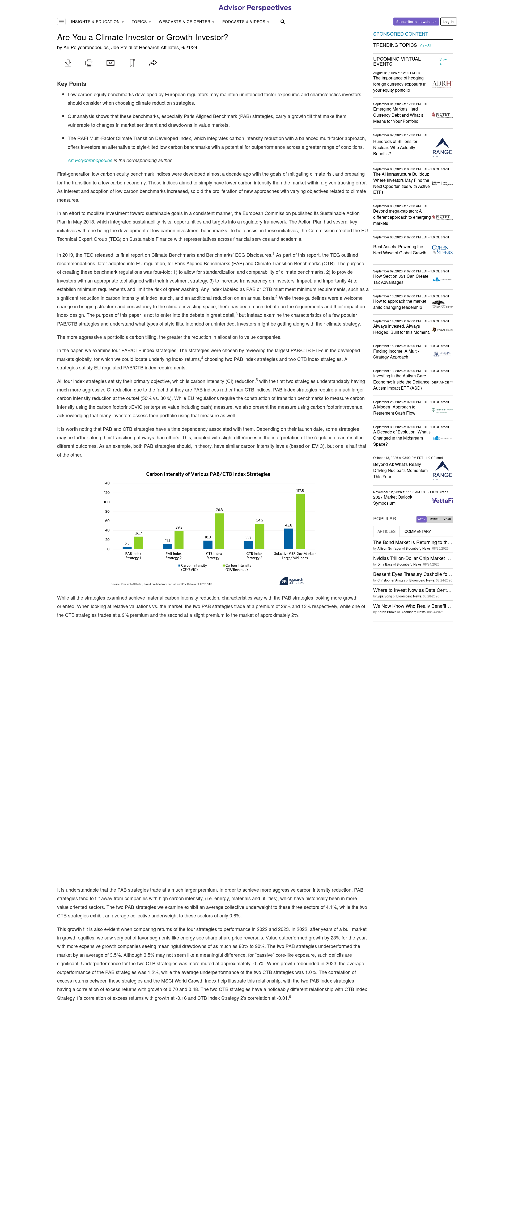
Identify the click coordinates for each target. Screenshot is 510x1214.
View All (425, 45)
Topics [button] (140, 21)
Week (422, 519)
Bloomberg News (418, 548)
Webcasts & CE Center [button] (185, 21)
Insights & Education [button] (96, 21)
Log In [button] (448, 21)
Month (434, 519)
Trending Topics (395, 45)
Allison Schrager (389, 548)
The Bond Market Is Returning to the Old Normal (424, 541)
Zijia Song (384, 596)
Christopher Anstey (391, 580)
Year (447, 519)
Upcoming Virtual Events (397, 61)
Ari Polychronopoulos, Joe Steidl (97, 47)
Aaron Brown (386, 611)
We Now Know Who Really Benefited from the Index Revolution (440, 605)
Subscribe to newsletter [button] (416, 21)
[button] (68, 63)
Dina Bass (384, 564)
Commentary (418, 531)
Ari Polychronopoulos (90, 160)
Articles (386, 531)
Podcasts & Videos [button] (244, 21)
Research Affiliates (159, 47)
